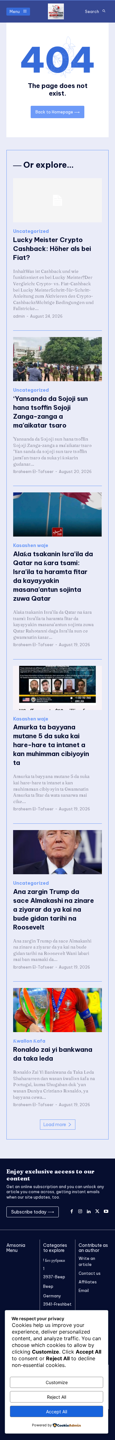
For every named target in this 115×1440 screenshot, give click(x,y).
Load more (54, 1124)
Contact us (90, 1273)
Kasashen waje (30, 545)
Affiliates (88, 1282)
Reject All (56, 1397)
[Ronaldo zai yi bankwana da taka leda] (57, 1010)
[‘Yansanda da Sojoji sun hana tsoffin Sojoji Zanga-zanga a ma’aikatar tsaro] (57, 359)
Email (84, 1290)
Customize (57, 1382)
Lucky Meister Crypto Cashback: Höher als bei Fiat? (52, 248)
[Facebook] (71, 1211)
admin (19, 316)
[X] (97, 1211)
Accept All (56, 1411)
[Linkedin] (89, 1211)
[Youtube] (106, 1211)
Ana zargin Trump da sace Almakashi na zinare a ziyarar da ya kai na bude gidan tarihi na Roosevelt (53, 909)
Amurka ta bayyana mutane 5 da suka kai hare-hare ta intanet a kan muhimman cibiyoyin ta (51, 745)
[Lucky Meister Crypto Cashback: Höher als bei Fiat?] (57, 200)
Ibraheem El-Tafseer (33, 471)
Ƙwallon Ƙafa (29, 1041)
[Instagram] (80, 1211)
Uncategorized (31, 231)
